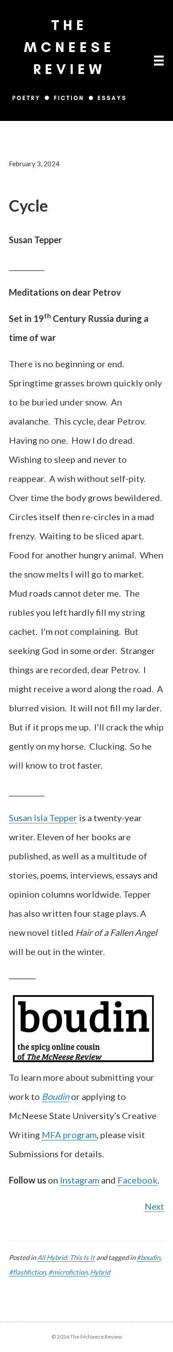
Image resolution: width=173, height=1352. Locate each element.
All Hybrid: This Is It (66, 1257)
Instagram (79, 1180)
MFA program (69, 1134)
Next (154, 1206)
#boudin (148, 1257)
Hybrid (100, 1272)
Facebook (137, 1180)
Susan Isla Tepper (43, 817)
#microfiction (67, 1272)
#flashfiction (27, 1272)
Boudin (55, 1096)
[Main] (158, 60)
